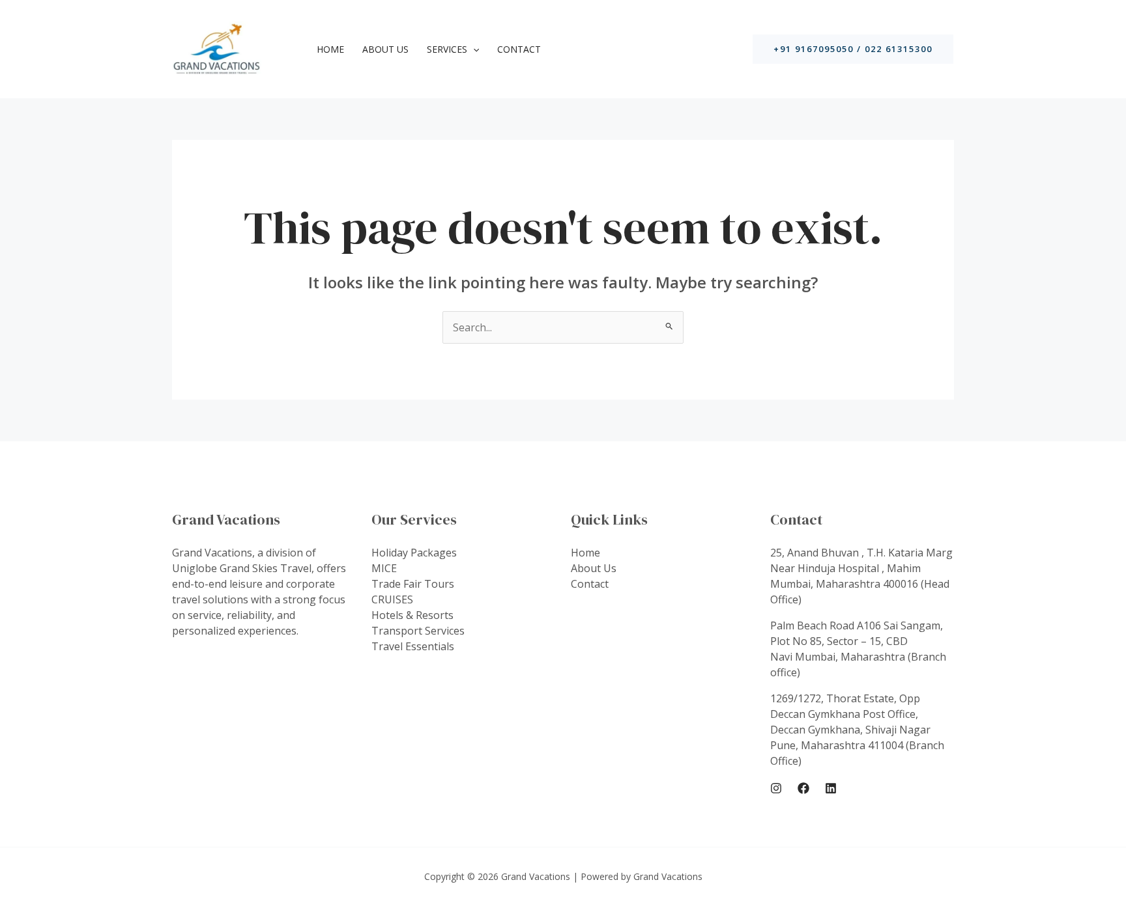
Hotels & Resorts (412, 615)
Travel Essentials (412, 646)
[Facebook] (803, 788)
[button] (473, 49)
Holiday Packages (414, 552)
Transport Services (418, 631)
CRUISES (392, 599)
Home (330, 49)
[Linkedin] (831, 788)
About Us (385, 49)
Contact (519, 49)
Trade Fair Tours (412, 584)
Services (447, 49)
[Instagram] (776, 788)
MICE (384, 568)
